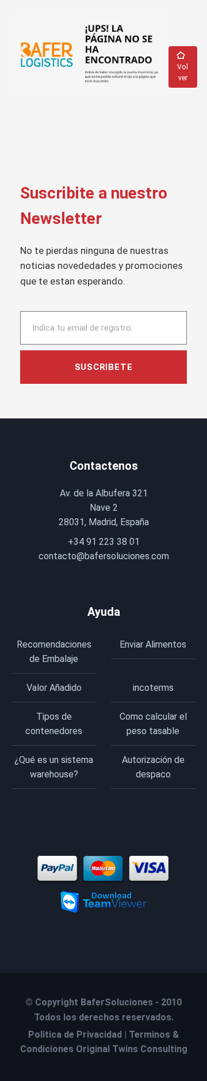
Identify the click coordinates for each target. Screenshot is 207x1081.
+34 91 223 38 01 (104, 541)
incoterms (153, 687)
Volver (182, 72)
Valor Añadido (54, 687)
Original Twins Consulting (131, 1048)
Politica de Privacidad (75, 1034)
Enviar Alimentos (153, 644)
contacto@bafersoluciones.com (104, 556)
